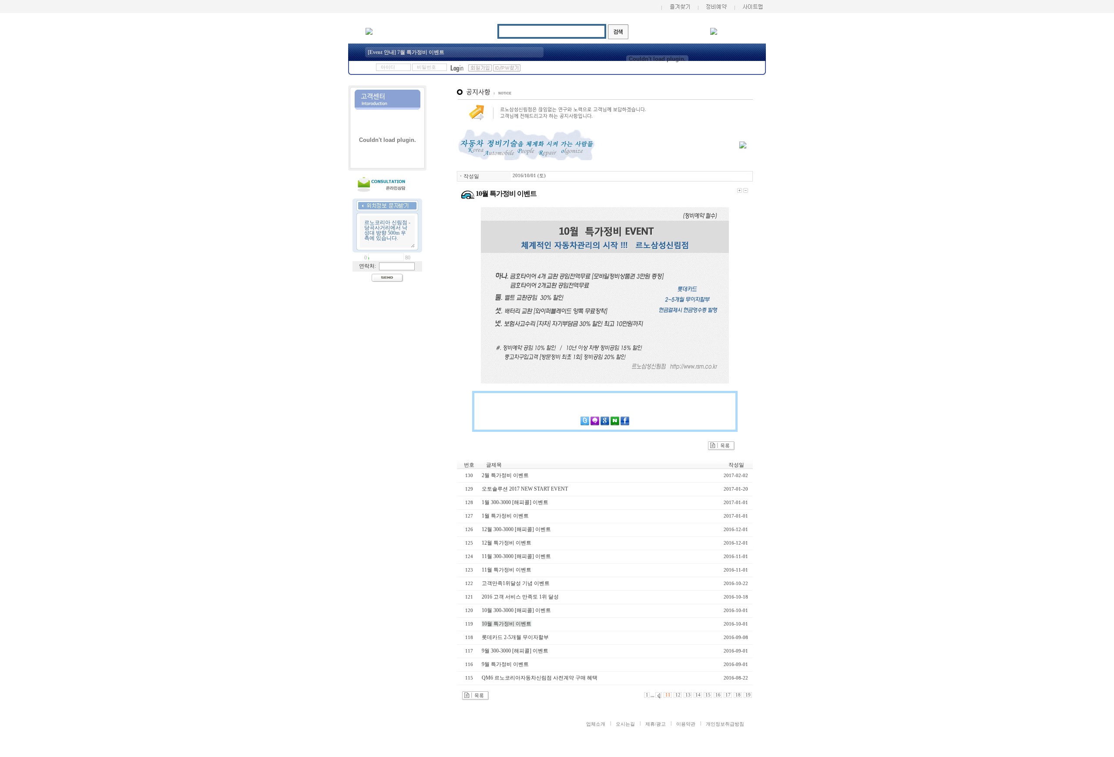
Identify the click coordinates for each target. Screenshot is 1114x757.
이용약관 (685, 724)
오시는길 (625, 724)
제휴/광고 (655, 724)
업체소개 (595, 724)
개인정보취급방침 (725, 724)
